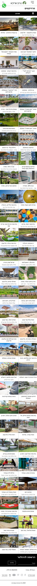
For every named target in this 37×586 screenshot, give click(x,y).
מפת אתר (4, 575)
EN (10, 575)
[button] (4, 5)
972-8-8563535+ (11, 570)
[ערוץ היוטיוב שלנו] (14, 575)
